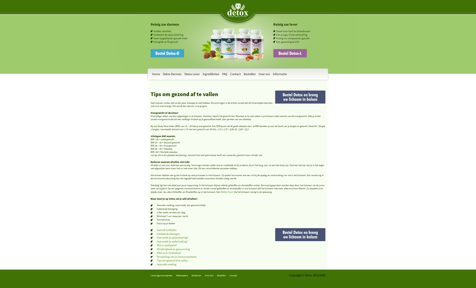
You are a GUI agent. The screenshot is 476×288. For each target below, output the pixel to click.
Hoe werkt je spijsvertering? (172, 237)
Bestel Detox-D (160, 50)
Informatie (280, 74)
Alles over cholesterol (169, 253)
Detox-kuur (227, 192)
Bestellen (250, 74)
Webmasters (182, 275)
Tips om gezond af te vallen (172, 260)
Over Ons (209, 275)
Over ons (264, 74)
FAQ (224, 74)
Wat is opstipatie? (167, 245)
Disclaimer (196, 275)
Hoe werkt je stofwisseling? (172, 241)
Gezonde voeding (166, 264)
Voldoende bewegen (168, 234)
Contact (235, 74)
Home (156, 74)
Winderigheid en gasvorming (173, 249)
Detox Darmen (172, 74)
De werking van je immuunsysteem (177, 256)
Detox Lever (192, 74)
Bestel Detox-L (282, 50)
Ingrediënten (211, 74)
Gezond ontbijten (166, 230)
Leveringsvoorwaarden (162, 275)
